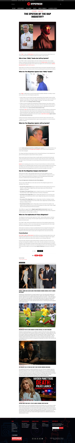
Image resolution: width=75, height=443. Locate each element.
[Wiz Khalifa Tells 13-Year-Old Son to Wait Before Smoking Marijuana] (37, 353)
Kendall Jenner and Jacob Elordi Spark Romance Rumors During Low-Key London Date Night (37, 291)
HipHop (40, 255)
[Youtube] (62, 0)
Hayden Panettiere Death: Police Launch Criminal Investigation (33, 403)
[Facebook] (58, 0)
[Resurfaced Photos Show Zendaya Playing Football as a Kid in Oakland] (37, 315)
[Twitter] (60, 0)
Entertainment (34, 11)
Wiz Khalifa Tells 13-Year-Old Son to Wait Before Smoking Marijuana (34, 367)
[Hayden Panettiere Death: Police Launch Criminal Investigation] (37, 389)
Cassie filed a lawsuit (45, 113)
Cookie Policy (52, 438)
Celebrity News (40, 11)
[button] (61, 4)
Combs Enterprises (31, 65)
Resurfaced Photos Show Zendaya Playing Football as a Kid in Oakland (35, 329)
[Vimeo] (61, 0)
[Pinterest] (42, 251)
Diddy (36, 255)
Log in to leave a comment (23, 259)
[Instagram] (59, 0)
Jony (35, 19)
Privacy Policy (57, 438)
